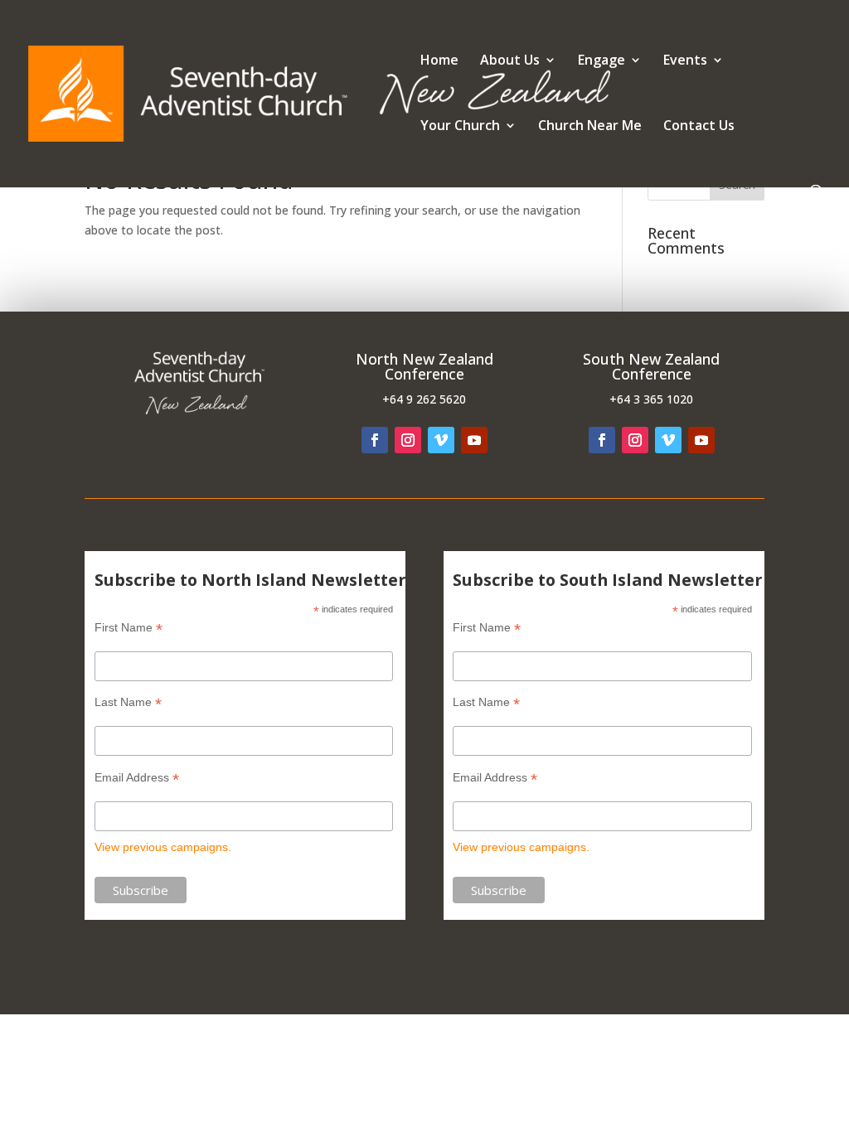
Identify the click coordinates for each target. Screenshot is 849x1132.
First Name (129, 628)
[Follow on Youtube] (474, 440)
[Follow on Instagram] (408, 440)
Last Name (128, 702)
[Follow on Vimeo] (441, 440)
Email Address (137, 778)
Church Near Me (590, 126)
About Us (510, 61)
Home (439, 61)
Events (685, 61)
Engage (601, 61)
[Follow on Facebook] (374, 440)
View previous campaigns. (163, 847)
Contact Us (699, 126)
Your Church (460, 126)
